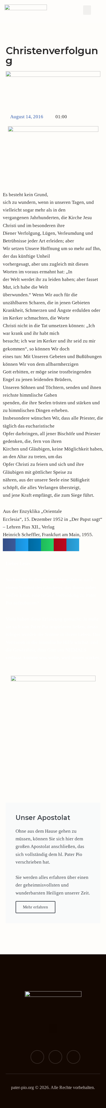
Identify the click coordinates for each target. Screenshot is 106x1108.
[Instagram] (55, 1057)
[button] (87, 10)
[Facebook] (37, 1057)
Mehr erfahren (35, 907)
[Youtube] (73, 1057)
